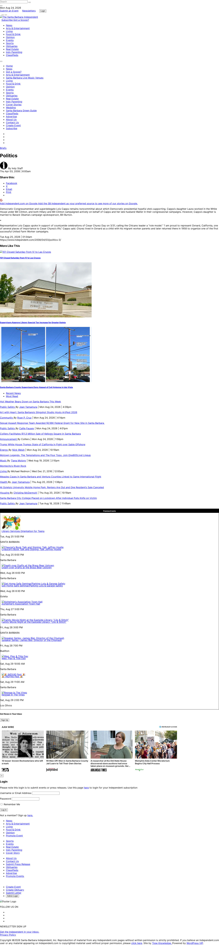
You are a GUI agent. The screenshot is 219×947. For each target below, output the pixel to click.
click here (136, 943)
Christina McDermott (25, 492)
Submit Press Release (18, 864)
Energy (4, 449)
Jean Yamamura (28, 406)
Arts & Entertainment (18, 28)
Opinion (10, 37)
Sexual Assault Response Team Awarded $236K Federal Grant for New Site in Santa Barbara (52, 423)
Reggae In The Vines (13, 694)
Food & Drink (13, 34)
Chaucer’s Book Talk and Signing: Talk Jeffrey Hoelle (31, 549)
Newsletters (29, 10)
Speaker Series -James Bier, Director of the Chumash (32, 640)
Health (4, 482)
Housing (5, 492)
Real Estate (12, 49)
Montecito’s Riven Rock (13, 465)
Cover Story (13, 852)
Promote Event (14, 835)
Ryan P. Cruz (24, 417)
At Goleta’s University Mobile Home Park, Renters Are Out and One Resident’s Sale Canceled (52, 487)
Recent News (13, 393)
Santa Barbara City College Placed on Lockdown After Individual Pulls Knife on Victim (48, 498)
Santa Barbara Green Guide (21, 110)
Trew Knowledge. (162, 943)
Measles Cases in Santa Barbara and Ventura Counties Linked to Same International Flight (50, 476)
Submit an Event (9, 10)
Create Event (13, 125)
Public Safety (8, 406)
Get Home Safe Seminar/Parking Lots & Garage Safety (32, 585)
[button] (23, 751)
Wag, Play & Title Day (14, 658)
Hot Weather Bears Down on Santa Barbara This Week (30, 401)
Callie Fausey (26, 428)
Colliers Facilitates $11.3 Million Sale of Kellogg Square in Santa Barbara (40, 433)
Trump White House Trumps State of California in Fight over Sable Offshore (42, 444)
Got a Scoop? (21, 19)
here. (30, 815)
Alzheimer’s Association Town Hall (21, 603)
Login (43, 11)
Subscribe (7, 19)
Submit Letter (13, 892)
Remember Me (11, 804)
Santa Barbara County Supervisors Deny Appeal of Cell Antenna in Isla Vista (36, 387)
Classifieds (12, 55)
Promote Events (15, 876)
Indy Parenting (14, 52)
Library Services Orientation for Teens (23, 531)
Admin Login (12, 896)
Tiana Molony (18, 460)
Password (5, 798)
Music (3, 460)
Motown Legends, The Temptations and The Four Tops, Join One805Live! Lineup (45, 455)
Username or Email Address (15, 793)
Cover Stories (13, 104)
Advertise (11, 116)
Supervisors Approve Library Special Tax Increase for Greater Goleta (33, 322)
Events (10, 40)
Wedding (11, 107)
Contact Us (12, 122)
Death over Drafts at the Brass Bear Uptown (27, 567)
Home (9, 65)
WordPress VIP (195, 943)
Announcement (9, 439)
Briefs (3, 148)
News (9, 25)
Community (7, 417)
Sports (10, 43)
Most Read (12, 396)
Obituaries (11, 46)
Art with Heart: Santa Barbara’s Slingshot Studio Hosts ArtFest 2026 (38, 412)
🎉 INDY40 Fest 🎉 (12, 676)
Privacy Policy (8, 934)
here (86, 787)
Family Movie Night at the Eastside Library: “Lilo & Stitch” (34, 622)
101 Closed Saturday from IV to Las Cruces (20, 258)
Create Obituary (15, 889)
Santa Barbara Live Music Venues (24, 77)
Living (9, 31)
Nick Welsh (18, 449)
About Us (11, 119)
